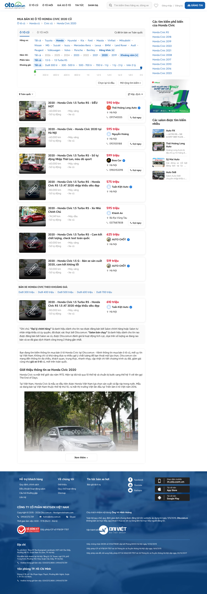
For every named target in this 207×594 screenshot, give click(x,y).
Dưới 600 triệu (85, 292)
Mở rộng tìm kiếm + (130, 82)
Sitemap (62, 493)
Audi (133, 45)
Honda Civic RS (160, 32)
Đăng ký (179, 5)
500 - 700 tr (85, 65)
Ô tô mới (42, 32)
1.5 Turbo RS (60, 60)
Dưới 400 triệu (46, 292)
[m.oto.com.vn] (172, 480)
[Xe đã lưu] (156, 6)
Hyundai (72, 40)
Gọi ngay (137, 117)
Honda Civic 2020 (66, 23)
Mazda (100, 40)
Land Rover (121, 45)
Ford (90, 40)
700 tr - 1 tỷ (102, 65)
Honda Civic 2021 (161, 50)
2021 (95, 55)
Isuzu (67, 45)
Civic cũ (48, 23)
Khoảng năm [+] (129, 55)
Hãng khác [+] (106, 50)
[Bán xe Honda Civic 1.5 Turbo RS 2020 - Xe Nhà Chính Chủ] (32, 216)
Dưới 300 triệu (26, 292)
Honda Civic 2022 (162, 46)
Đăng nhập (167, 5)
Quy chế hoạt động (67, 488)
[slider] (35, 71)
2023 (76, 55)
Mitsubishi (124, 40)
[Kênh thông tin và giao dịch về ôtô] (15, 4)
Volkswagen (53, 50)
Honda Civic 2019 (161, 41)
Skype (73, 516)
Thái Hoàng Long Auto (175, 145)
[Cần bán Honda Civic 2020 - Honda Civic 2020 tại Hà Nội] (32, 137)
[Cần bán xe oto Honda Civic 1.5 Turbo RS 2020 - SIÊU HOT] (32, 111)
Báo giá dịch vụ (94, 484)
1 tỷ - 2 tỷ (117, 65)
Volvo (67, 50)
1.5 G (47, 60)
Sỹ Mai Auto (172, 159)
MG (47, 45)
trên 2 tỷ (131, 65)
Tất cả (38, 40)
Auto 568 (171, 172)
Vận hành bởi (92, 529)
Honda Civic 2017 (161, 59)
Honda (60, 40)
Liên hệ (22, 497)
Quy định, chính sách (29, 484)
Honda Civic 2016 (161, 68)
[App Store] (172, 489)
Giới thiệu (62, 484)
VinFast (111, 40)
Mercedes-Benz (82, 45)
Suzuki (56, 45)
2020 (105, 55)
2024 (67, 55)
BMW (108, 45)
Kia (82, 40)
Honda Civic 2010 (161, 64)
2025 (57, 55)
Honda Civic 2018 (161, 36)
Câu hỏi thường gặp (28, 493)
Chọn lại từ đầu (106, 82)
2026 (47, 55)
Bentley (91, 50)
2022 (86, 55)
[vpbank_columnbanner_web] (170, 95)
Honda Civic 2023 (162, 73)
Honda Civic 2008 (162, 55)
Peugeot (39, 50)
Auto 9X (170, 130)
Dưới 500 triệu (65, 292)
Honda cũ (34, 23)
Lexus (98, 45)
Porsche (78, 50)
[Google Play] (172, 497)
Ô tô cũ (21, 23)
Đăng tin (197, 5)
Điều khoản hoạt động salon (32, 488)
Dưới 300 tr (51, 65)
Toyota (48, 40)
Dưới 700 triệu (104, 292)
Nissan (38, 45)
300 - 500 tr (68, 65)
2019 (114, 55)
